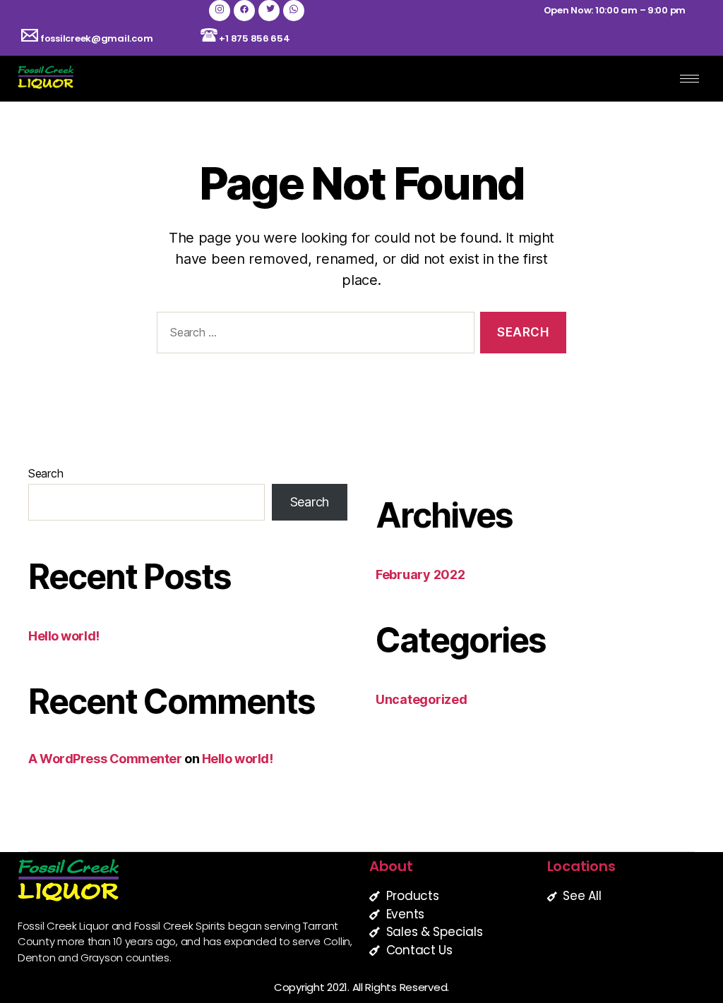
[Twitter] (269, 10)
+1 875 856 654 (254, 38)
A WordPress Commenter (105, 758)
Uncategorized (421, 699)
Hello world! (64, 635)
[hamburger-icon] (689, 78)
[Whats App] (293, 10)
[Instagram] (219, 10)
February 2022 (420, 574)
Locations (581, 866)
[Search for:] (312, 335)
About (391, 866)
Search (45, 473)
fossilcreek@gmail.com (95, 38)
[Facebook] (244, 10)
